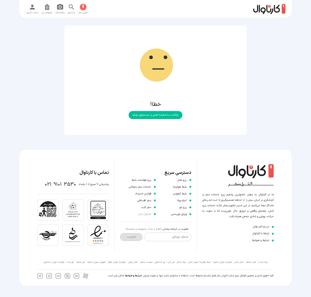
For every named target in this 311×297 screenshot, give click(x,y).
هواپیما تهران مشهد (222, 262)
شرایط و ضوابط (133, 276)
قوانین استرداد (143, 194)
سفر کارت (146, 207)
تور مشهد (80, 262)
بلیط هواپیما (180, 187)
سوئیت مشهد (146, 262)
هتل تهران (133, 262)
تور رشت (70, 262)
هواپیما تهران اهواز (116, 262)
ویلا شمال (181, 262)
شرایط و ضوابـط (260, 240)
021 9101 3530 (60, 184)
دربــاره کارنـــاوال (261, 227)
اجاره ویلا (182, 200)
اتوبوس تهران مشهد (96, 262)
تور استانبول (160, 262)
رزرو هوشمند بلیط (141, 180)
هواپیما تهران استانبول (54, 262)
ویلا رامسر (262, 262)
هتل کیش (238, 262)
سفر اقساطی (144, 200)
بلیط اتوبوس (180, 194)
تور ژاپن (171, 262)
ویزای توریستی (179, 214)
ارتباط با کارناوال (260, 233)
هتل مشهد (251, 262)
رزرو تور (183, 207)
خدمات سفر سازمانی (140, 187)
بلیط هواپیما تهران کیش (199, 262)
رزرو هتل (182, 180)
